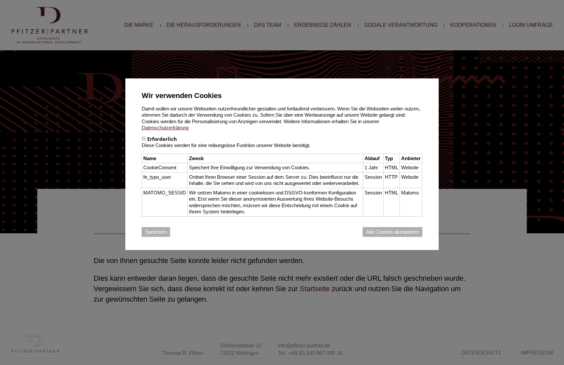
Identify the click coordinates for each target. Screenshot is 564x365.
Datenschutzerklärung (165, 127)
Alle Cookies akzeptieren (392, 232)
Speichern (156, 232)
